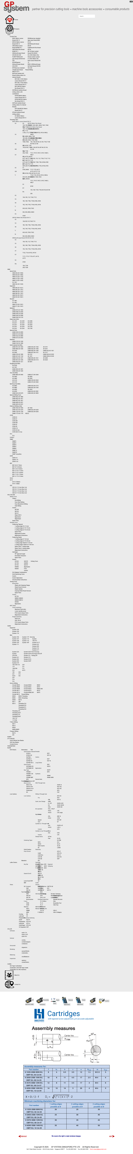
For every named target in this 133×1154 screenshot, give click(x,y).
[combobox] (86, 16)
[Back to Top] (130, 1151)
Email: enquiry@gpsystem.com (98, 1149)
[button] (21, 121)
